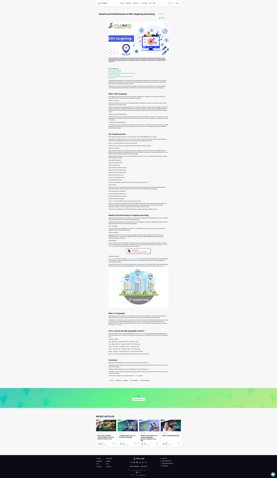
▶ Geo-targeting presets (114, 71)
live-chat (136, 375)
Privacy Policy (144, 466)
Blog (154, 3)
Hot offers (145, 3)
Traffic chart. (141, 333)
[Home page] (102, 3)
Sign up (170, 3)
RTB (150, 3)
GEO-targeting (134, 380)
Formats (122, 3)
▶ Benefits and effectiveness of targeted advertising (121, 73)
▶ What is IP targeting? (114, 75)
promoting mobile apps (133, 258)
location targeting (145, 380)
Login (177, 3)
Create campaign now (138, 399)
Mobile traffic (111, 258)
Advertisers (129, 3)
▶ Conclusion (111, 78)
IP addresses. (118, 324)
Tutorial (111, 380)
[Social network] (131, 462)
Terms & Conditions (134, 466)
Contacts (108, 466)
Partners (108, 461)
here (112, 143)
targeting (125, 380)
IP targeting (118, 380)
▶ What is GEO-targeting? (114, 70)
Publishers (136, 3)
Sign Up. (148, 182)
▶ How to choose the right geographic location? (120, 76)
